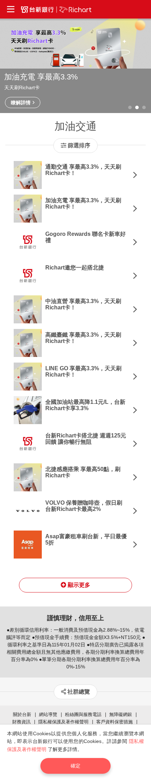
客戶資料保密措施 (114, 722)
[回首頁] (56, 9)
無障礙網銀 (120, 714)
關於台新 (22, 714)
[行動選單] (10, 9)
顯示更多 (78, 585)
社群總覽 (78, 692)
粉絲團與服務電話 (83, 714)
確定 (75, 766)
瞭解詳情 (21, 102)
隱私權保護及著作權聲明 (63, 722)
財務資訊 (21, 722)
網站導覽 (48, 714)
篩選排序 (78, 145)
